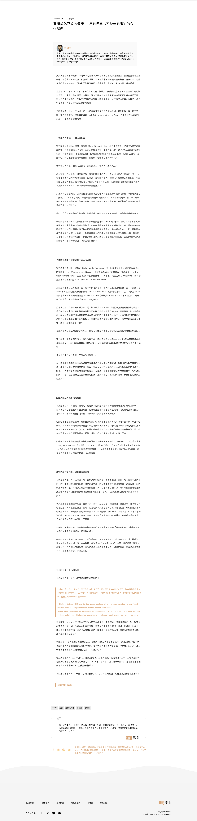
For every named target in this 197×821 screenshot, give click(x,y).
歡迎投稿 (104, 803)
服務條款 (60, 803)
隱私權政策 (75, 803)
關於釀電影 (30, 803)
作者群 (90, 803)
